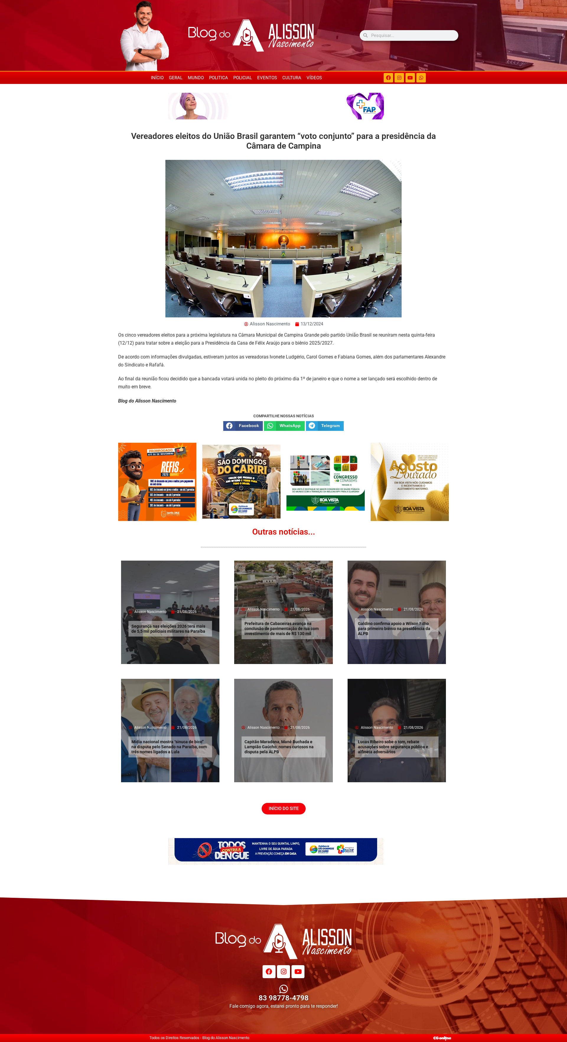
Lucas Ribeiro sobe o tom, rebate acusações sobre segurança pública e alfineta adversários (393, 746)
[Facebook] (388, 77)
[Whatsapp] (421, 77)
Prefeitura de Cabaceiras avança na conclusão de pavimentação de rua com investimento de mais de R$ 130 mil (282, 628)
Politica (218, 77)
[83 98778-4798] (284, 989)
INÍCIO (157, 77)
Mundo (196, 77)
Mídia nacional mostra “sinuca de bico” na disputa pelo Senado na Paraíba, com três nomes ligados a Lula (169, 746)
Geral (176, 77)
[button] (243, 426)
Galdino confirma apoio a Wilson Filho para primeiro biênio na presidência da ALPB (394, 628)
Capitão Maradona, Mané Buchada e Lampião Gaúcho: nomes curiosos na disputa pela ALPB (279, 746)
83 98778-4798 (284, 998)
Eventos (267, 77)
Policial (242, 77)
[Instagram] (399, 77)
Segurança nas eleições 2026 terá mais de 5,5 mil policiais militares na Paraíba (168, 629)
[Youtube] (410, 77)
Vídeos (314, 77)
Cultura (291, 77)
